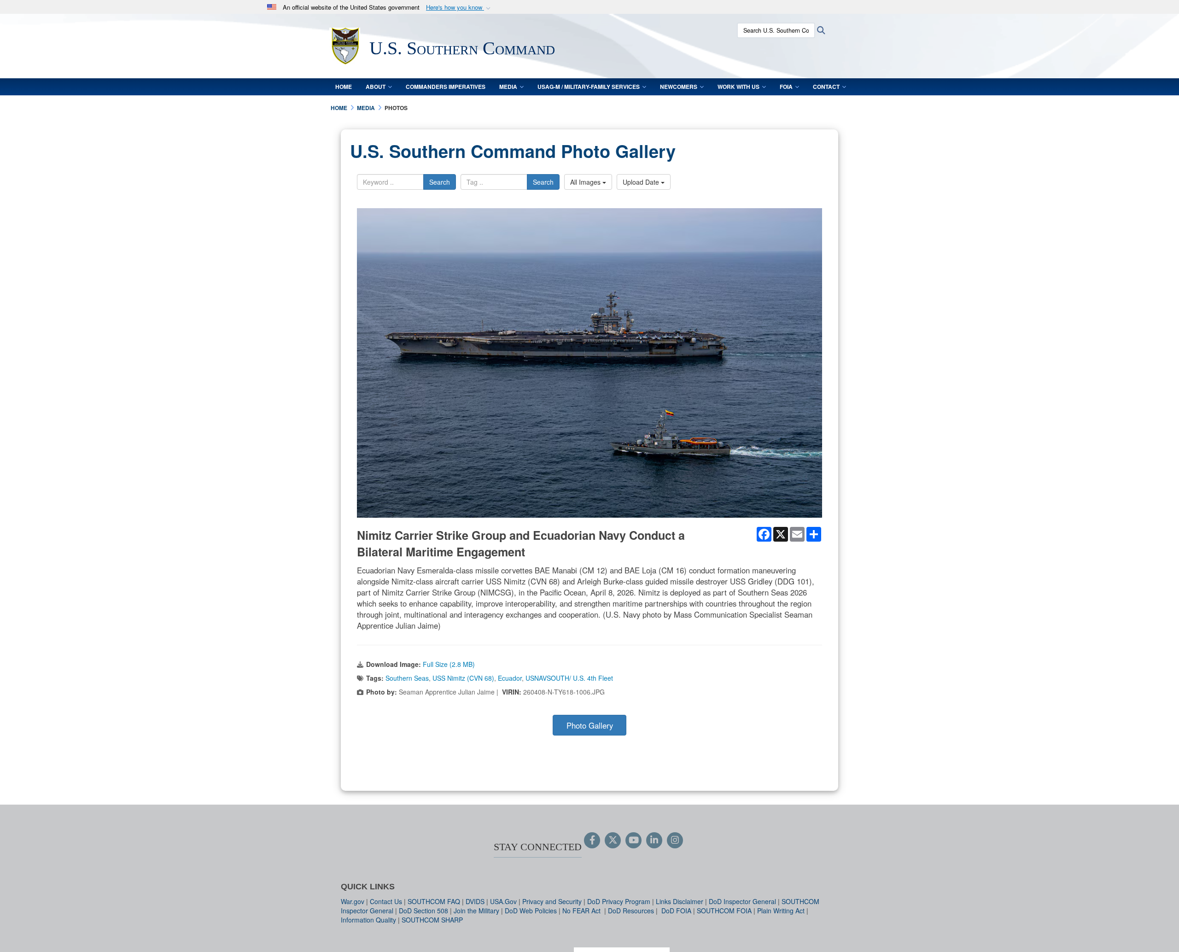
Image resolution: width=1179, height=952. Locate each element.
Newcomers (678, 86)
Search (439, 182)
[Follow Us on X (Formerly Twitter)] (613, 840)
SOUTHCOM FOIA (724, 910)
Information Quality (368, 919)
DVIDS (475, 901)
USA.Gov (503, 901)
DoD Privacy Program (618, 901)
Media (508, 86)
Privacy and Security (552, 901)
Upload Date (642, 182)
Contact (826, 86)
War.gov (352, 901)
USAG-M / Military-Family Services (588, 86)
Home (343, 86)
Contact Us (386, 901)
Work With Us (738, 86)
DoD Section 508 (423, 910)
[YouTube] (633, 840)
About (375, 86)
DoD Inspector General (742, 901)
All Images (586, 182)
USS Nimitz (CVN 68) (463, 678)
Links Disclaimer (679, 901)
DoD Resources (631, 910)
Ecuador (510, 678)
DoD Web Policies (531, 910)
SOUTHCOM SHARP (432, 919)
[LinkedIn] (654, 840)
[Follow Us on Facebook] (592, 840)
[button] (459, 7)
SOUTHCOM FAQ (434, 901)
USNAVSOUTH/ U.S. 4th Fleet (569, 678)
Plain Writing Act (781, 910)
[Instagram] (675, 840)
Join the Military (476, 910)
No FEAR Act (582, 910)
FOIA (786, 86)
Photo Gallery (589, 725)
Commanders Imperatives (445, 86)
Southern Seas (407, 678)
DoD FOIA (676, 910)
